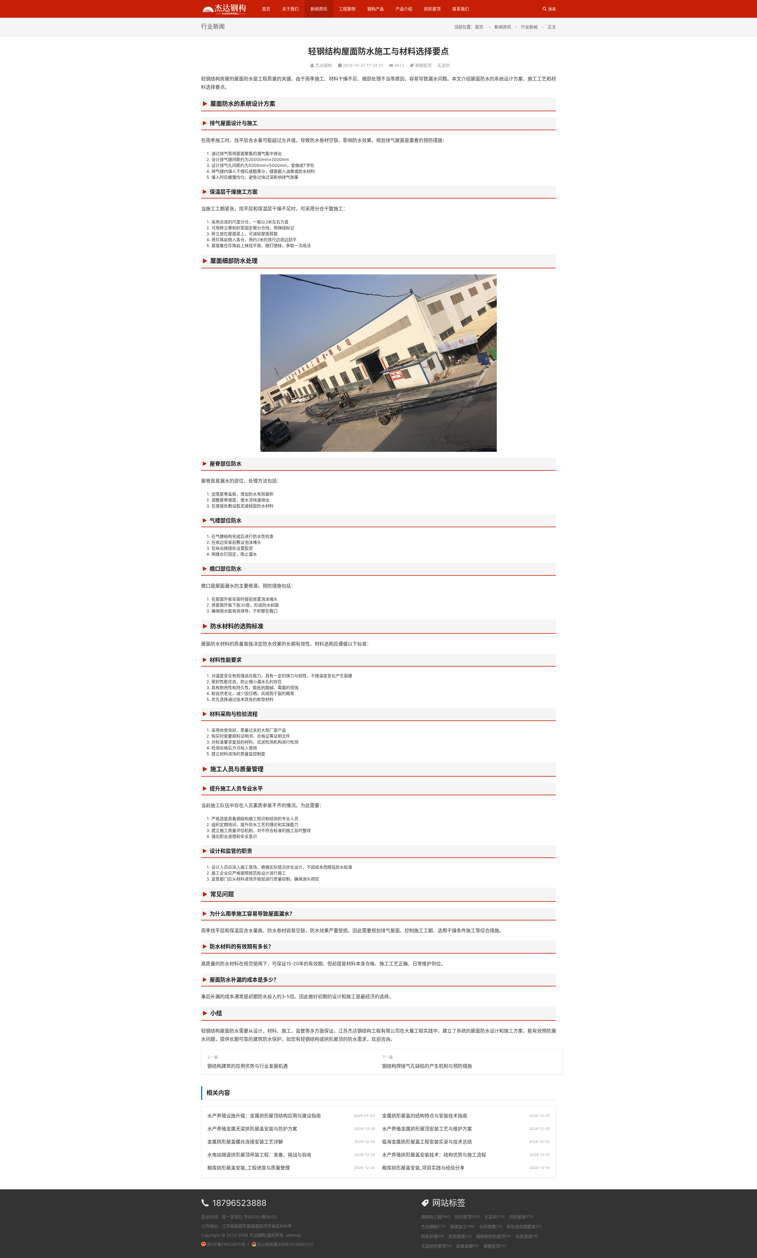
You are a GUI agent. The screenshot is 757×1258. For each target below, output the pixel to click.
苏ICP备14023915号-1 (227, 1244)
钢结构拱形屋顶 (493, 1236)
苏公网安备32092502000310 (285, 1244)
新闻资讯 (318, 8)
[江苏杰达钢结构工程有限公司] (224, 8)
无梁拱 (443, 65)
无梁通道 (526, 1236)
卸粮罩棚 (467, 1246)
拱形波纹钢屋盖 (524, 1226)
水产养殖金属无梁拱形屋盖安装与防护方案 (252, 1129)
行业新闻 (529, 26)
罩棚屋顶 (423, 65)
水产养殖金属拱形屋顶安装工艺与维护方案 (427, 1129)
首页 (266, 8)
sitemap (293, 1235)
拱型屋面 (460, 1236)
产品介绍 (404, 8)
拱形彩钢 (432, 1236)
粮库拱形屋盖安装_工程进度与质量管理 (248, 1168)
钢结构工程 (435, 1216)
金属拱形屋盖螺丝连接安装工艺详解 (245, 1142)
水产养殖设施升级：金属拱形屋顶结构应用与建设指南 (264, 1116)
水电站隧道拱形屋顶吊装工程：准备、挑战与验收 (259, 1155)
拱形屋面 (521, 1216)
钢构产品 (375, 8)
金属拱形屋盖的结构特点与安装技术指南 (424, 1116)
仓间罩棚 (490, 1226)
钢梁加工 (462, 1226)
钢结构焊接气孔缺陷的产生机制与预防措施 (427, 1066)
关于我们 (290, 8)
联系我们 (460, 8)
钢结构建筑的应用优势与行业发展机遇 (247, 1066)
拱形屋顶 (432, 8)
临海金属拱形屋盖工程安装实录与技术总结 (427, 1142)
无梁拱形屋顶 (436, 1246)
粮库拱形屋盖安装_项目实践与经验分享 (423, 1168)
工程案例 (347, 8)
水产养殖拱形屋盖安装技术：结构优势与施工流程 (434, 1155)
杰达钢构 (433, 1226)
